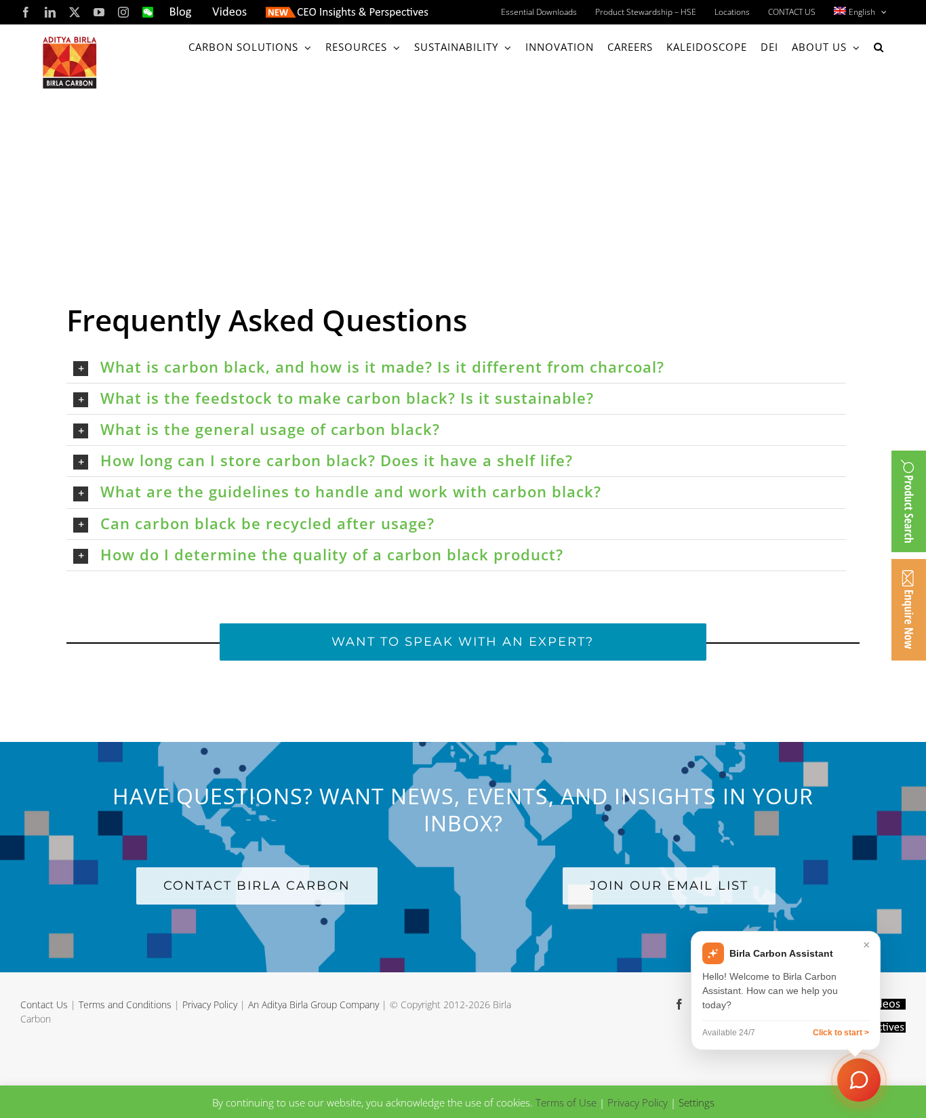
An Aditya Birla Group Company (313, 1004)
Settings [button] (696, 1102)
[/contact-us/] (908, 610)
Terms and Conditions (125, 1004)
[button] (879, 47)
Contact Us (44, 1004)
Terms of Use (566, 1102)
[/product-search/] (908, 501)
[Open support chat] (859, 1080)
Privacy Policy (209, 1004)
